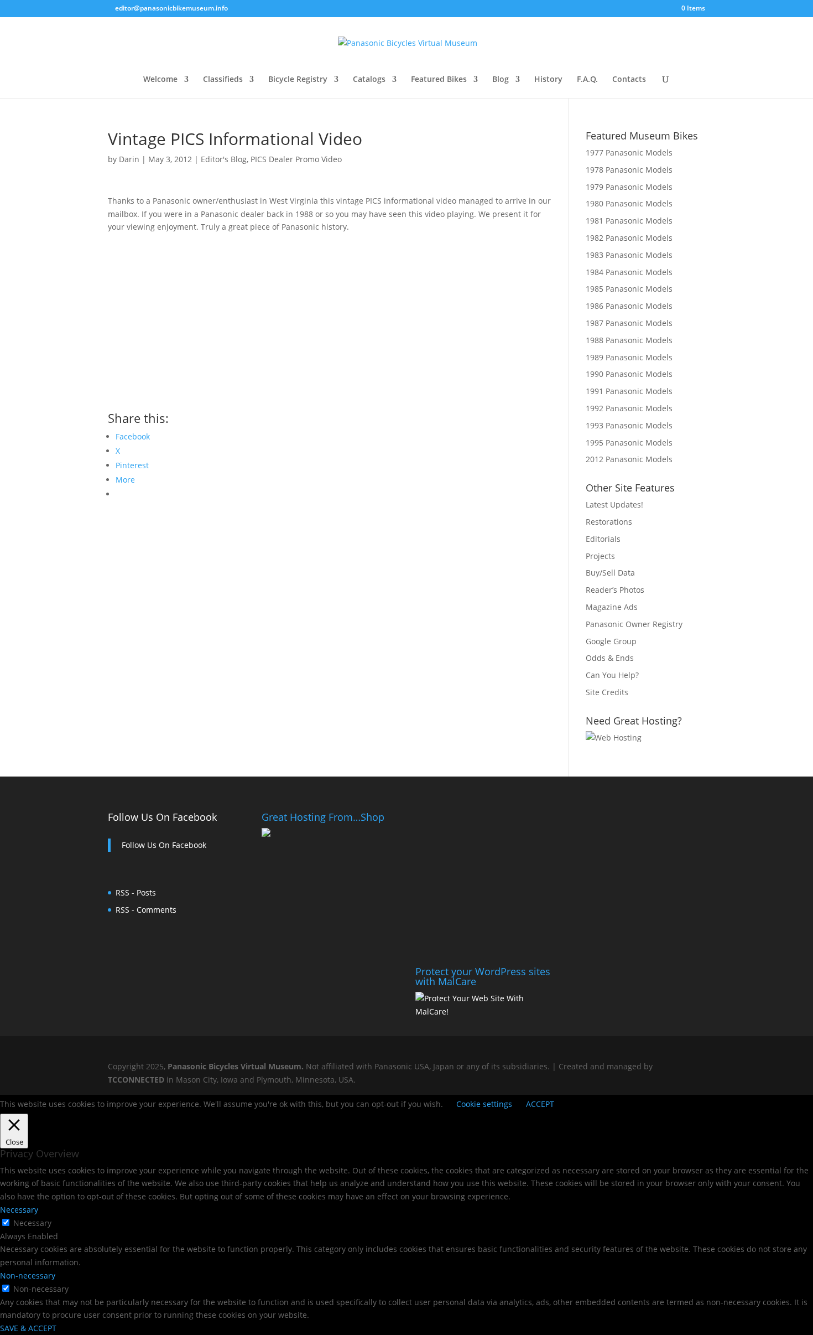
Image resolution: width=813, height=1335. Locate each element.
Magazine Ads (612, 607)
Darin (129, 159)
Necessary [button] (19, 1209)
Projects (600, 556)
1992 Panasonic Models (629, 408)
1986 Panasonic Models (629, 306)
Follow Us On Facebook (162, 817)
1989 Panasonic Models (629, 357)
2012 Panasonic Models (629, 459)
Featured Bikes (439, 79)
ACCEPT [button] (540, 1104)
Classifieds (223, 79)
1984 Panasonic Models (629, 272)
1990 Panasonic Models (629, 374)
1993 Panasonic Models (629, 425)
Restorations (609, 521)
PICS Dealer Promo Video (296, 159)
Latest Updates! (614, 504)
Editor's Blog (224, 159)
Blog (500, 79)
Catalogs (369, 79)
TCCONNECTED (136, 1079)
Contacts (629, 79)
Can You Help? (612, 675)
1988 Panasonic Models (629, 340)
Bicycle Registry (297, 79)
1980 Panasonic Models (629, 203)
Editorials (603, 539)
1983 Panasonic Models (629, 255)
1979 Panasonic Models (629, 187)
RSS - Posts (136, 892)
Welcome (160, 79)
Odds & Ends (610, 658)
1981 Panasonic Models (629, 220)
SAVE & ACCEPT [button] (28, 1328)
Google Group (611, 641)
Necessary (32, 1223)
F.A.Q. (587, 79)
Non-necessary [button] (27, 1275)
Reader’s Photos (615, 589)
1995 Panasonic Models (629, 442)
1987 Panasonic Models (629, 323)
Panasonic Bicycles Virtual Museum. (236, 1066)
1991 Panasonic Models (629, 391)
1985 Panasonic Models (629, 288)
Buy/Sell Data (610, 572)
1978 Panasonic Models (629, 169)
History (548, 79)
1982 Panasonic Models (629, 237)
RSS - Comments (146, 909)
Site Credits (607, 692)
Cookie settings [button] (484, 1104)
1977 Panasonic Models (629, 152)
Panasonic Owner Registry (634, 624)
